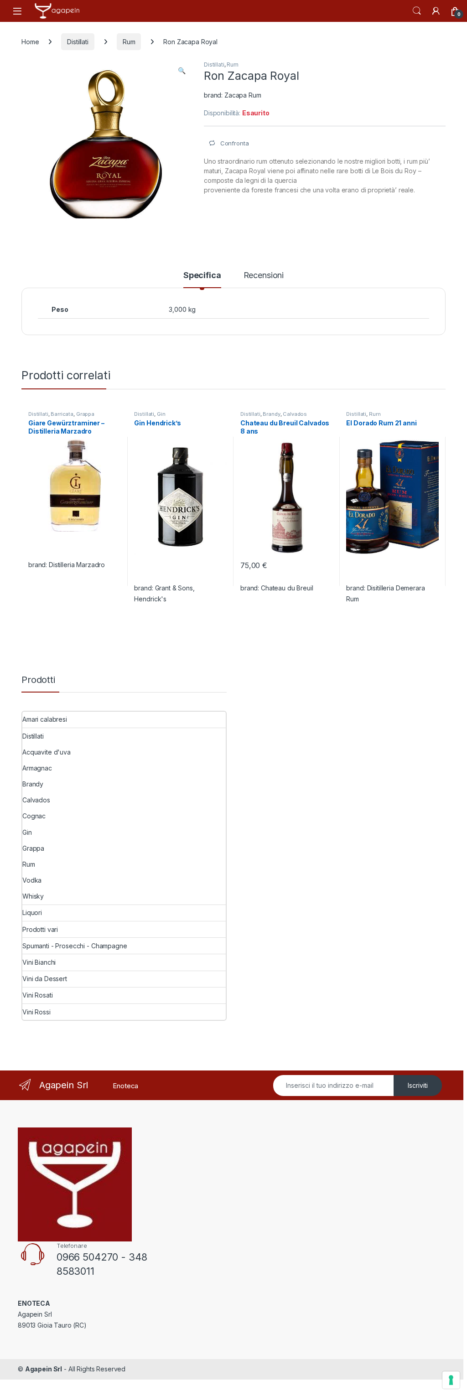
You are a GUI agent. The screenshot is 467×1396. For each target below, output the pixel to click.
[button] (182, 70)
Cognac (34, 816)
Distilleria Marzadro (77, 565)
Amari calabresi (44, 719)
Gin (161, 414)
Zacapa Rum (242, 95)
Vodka (32, 880)
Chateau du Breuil (287, 588)
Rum (129, 42)
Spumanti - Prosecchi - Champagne (74, 946)
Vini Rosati (37, 995)
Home (30, 42)
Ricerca (417, 11)
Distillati (77, 42)
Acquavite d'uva (46, 752)
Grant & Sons (174, 588)
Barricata (62, 414)
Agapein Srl (43, 1369)
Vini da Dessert (44, 978)
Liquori (32, 912)
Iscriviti (418, 1085)
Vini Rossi (36, 1012)
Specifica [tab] (202, 275)
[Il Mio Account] (436, 10)
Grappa (85, 414)
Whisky (33, 896)
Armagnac (37, 768)
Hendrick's (150, 599)
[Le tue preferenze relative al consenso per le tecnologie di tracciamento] (451, 1380)
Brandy (271, 414)
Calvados (295, 414)
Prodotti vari (40, 929)
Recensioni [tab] (264, 275)
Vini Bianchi (39, 962)
